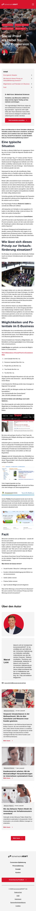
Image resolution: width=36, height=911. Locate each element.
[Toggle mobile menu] (33, 4)
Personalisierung (18, 866)
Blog (9, 19)
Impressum (18, 899)
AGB (18, 895)
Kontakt (18, 869)
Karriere (18, 872)
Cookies (18, 906)
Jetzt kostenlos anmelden (16, 120)
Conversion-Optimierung (18, 862)
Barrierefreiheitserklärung (18, 902)
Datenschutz (18, 892)
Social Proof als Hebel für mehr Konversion (22, 19)
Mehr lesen (6, 740)
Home (3, 19)
